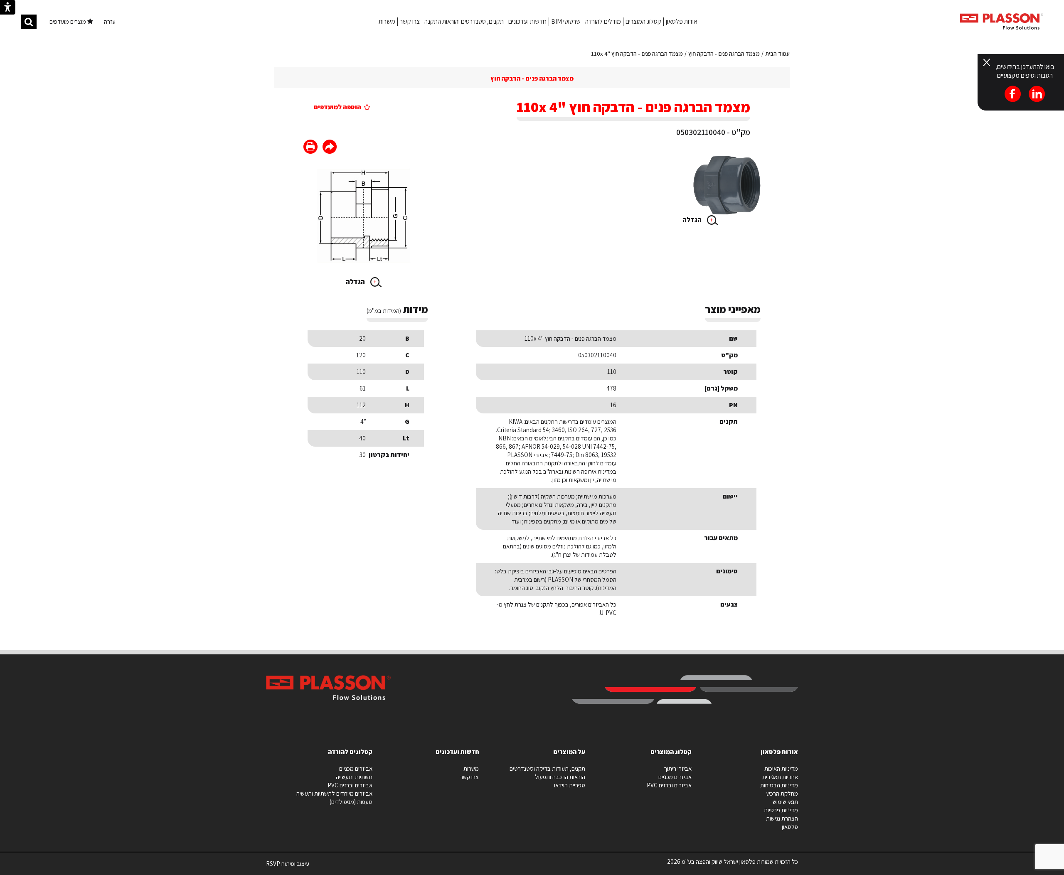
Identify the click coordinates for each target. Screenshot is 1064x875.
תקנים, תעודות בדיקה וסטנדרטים (547, 768)
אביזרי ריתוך (678, 768)
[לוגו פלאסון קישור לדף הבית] (1001, 21)
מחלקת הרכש (782, 793)
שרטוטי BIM (566, 21)
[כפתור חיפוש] (29, 22)
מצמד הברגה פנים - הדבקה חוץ (724, 53)
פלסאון (790, 827)
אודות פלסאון (681, 21)
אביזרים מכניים (675, 777)
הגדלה (692, 219)
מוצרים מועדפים (68, 21)
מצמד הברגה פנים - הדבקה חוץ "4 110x (637, 53)
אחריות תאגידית (780, 777)
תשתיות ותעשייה (354, 777)
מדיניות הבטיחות (779, 785)
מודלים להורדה (603, 21)
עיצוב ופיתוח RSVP (287, 867)
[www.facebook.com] (330, 148)
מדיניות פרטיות (781, 810)
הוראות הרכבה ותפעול (560, 777)
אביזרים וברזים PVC (669, 785)
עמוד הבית (777, 53)
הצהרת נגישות (782, 818)
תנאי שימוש (785, 802)
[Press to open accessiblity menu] (7, 8)
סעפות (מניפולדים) (351, 802)
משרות (387, 21)
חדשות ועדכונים (527, 21)
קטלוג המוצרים (643, 21)
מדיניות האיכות (781, 768)
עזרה (110, 21)
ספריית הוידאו (569, 785)
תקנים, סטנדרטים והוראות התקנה (464, 21)
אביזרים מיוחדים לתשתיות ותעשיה (334, 793)
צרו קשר (410, 21)
